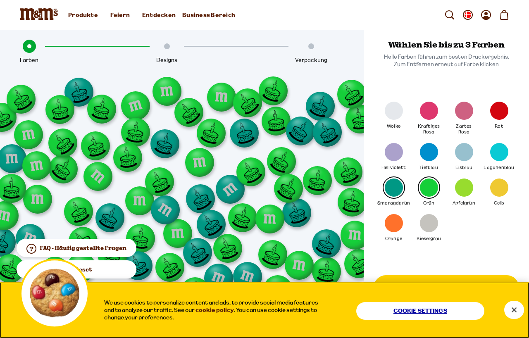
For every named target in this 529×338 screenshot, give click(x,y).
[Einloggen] (486, 15)
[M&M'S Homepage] (40, 15)
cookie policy (214, 310)
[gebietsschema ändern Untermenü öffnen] (468, 15)
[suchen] (449, 15)
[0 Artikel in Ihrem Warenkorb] (504, 15)
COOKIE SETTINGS (420, 310)
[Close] (514, 310)
